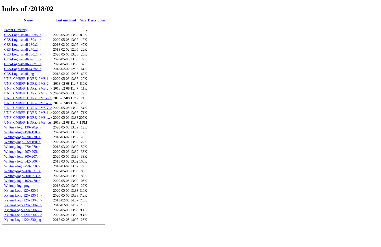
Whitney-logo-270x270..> (22, 147)
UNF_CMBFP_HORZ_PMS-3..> (28, 93)
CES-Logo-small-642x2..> (22, 69)
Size (83, 20)
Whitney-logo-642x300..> (22, 161)
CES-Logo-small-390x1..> (22, 64)
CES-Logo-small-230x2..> (22, 44)
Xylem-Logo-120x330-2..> (23, 200)
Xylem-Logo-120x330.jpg (22, 220)
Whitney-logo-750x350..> (22, 166)
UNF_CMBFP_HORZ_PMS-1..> (28, 78)
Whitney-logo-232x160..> (22, 142)
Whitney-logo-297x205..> (22, 151)
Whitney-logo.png (17, 186)
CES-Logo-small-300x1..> (22, 54)
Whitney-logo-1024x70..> (22, 181)
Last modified (66, 20)
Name (28, 20)
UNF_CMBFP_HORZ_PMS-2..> (28, 83)
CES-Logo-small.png (19, 74)
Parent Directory (15, 30)
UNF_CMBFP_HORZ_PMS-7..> (28, 103)
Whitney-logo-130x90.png (22, 127)
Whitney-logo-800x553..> (22, 176)
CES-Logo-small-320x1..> (22, 59)
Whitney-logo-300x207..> (22, 156)
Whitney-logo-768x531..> (22, 171)
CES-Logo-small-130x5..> (22, 35)
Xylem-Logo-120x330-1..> (23, 190)
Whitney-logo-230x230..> (22, 137)
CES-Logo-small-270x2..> (22, 49)
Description (96, 20)
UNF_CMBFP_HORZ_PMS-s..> (28, 117)
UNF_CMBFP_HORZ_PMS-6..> (28, 98)
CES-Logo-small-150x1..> (22, 40)
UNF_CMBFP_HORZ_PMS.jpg (27, 122)
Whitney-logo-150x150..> (22, 132)
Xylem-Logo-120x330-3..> (23, 210)
